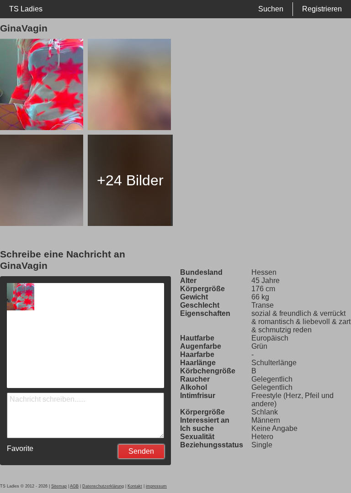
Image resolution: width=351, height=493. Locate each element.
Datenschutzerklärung (103, 486)
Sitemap (59, 486)
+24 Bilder (130, 180)
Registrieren (322, 9)
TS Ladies (26, 9)
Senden (141, 451)
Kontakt (135, 486)
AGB (74, 486)
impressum (156, 486)
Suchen (270, 9)
